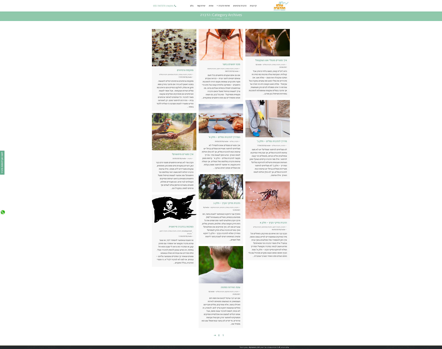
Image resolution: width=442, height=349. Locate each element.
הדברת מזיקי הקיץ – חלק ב (226, 203)
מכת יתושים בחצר (231, 64)
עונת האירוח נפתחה (230, 287)
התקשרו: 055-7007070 (163, 5)
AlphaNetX (252, 347)
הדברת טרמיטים (173, 74)
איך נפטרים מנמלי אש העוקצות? (271, 60)
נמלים (232, 141)
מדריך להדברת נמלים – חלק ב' (272, 141)
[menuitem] (255, 5)
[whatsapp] (3, 214)
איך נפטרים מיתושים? (182, 154)
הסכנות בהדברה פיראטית (181, 226)
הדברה (190, 74)
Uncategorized (187, 231)
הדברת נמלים (163, 74)
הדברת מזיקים (212, 69)
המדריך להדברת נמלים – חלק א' (224, 137)
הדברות (222, 207)
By (189, 77)
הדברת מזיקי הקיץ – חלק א (273, 222)
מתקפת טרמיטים (185, 70)
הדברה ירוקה (221, 69)
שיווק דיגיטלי (244, 347)
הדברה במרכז (183, 74)
